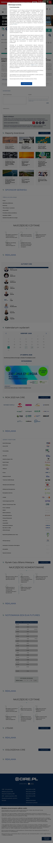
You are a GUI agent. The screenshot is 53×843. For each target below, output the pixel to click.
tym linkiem (22, 39)
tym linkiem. (14, 24)
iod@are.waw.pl (34, 64)
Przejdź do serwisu (26, 83)
